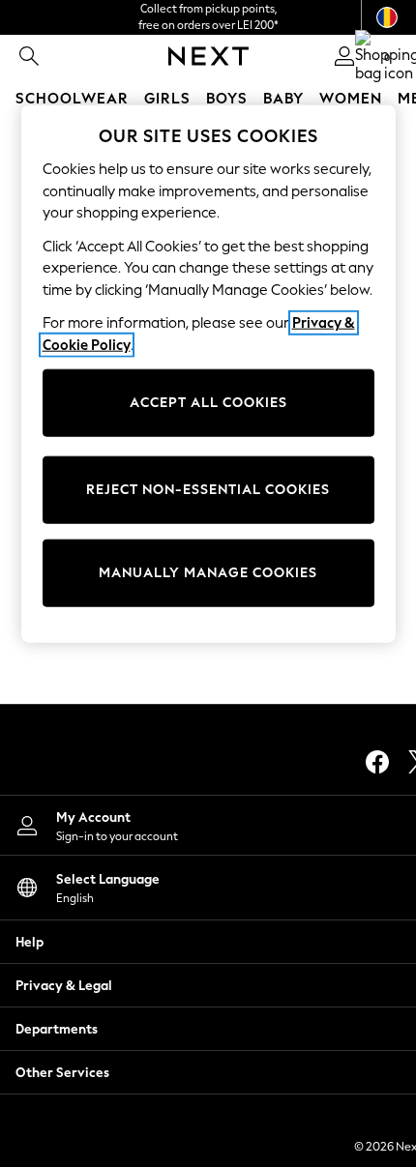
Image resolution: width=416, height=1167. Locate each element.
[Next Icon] (208, 56)
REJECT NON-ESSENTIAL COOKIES (208, 489)
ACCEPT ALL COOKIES (208, 402)
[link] (29, 56)
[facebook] (377, 762)
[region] (208, 374)
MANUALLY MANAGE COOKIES (208, 573)
